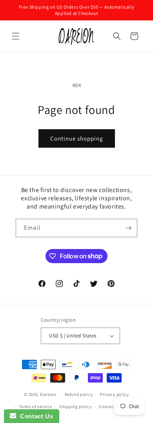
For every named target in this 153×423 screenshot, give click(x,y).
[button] (15, 36)
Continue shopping (76, 138)
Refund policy (79, 394)
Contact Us (34, 416)
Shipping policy (75, 406)
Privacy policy (114, 394)
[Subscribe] (128, 228)
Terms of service (35, 406)
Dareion (48, 394)
